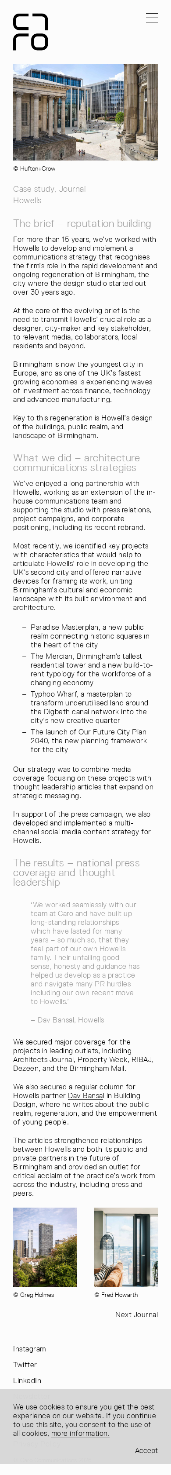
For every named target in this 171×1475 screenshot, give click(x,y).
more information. (80, 1433)
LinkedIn (27, 1380)
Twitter (25, 1365)
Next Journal (136, 1314)
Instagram (29, 1349)
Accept (146, 1450)
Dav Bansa (85, 1095)
